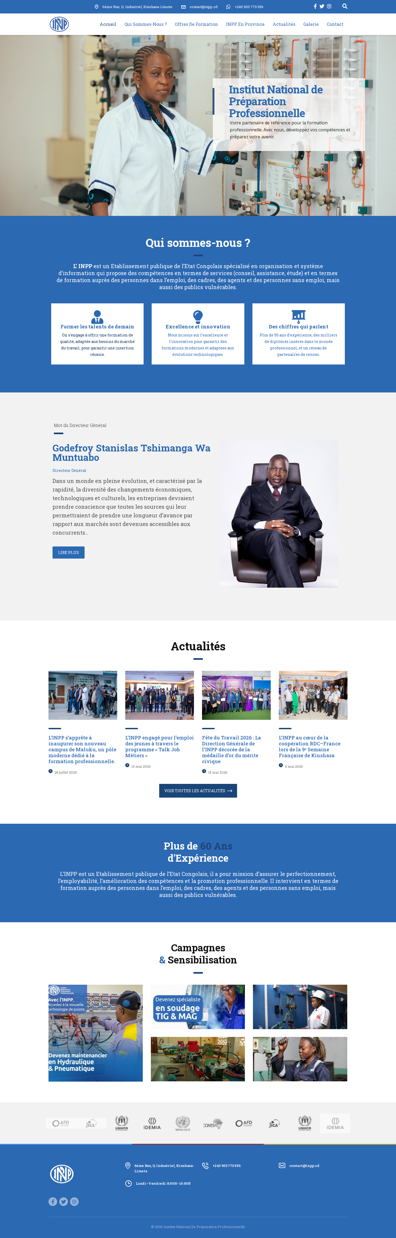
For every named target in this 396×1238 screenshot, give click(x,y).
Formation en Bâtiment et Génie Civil (198, 1054)
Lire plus (68, 552)
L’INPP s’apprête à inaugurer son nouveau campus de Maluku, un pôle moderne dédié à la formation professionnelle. (82, 749)
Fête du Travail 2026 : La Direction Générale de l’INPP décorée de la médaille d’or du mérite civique (231, 749)
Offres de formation (196, 24)
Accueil (108, 24)
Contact (335, 24)
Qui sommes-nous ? (145, 24)
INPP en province (245, 24)
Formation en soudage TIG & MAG (198, 1001)
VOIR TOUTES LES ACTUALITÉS (194, 790)
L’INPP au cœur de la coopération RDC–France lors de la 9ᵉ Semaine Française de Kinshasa (310, 746)
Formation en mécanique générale (300, 1054)
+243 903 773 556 (249, 6)
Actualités (284, 24)
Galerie (311, 24)
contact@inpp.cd (304, 1165)
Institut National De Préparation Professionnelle (204, 1226)
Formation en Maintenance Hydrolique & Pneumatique (95, 1027)
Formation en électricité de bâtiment (300, 1001)
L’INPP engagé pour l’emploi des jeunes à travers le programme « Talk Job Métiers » (159, 746)
